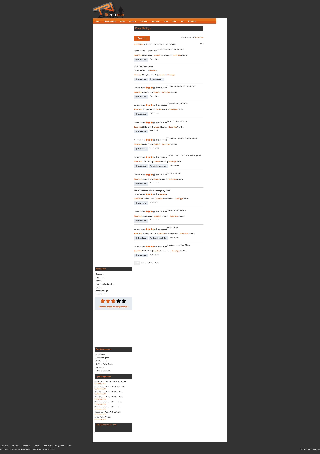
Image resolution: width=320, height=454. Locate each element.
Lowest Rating (171, 44)
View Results (157, 79)
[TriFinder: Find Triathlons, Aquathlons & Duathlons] (108, 10)
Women (99, 281)
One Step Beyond (102, 358)
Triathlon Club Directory (105, 284)
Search (142, 38)
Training (99, 287)
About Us (5, 446)
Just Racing (100, 354)
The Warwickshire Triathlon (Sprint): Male (152, 191)
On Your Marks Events (104, 364)
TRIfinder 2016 (5, 449)
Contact (36, 446)
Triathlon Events (30, 449)
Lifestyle (143, 21)
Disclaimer (26, 446)
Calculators (100, 277)
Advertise (15, 446)
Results (132, 21)
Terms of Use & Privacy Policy (54, 446)
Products (192, 21)
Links (69, 446)
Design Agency (315, 449)
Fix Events (100, 367)
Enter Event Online (159, 166)
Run (182, 21)
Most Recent (148, 44)
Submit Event (101, 294)
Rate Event (142, 60)
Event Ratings (110, 21)
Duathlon (156, 21)
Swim (166, 21)
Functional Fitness (103, 371)
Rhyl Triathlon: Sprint (143, 67)
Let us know (199, 37)
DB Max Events (101, 361)
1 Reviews (152, 70)
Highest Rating (159, 44)
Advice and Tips (102, 291)
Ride (174, 21)
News (122, 21)
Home (97, 21)
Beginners (100, 274)
